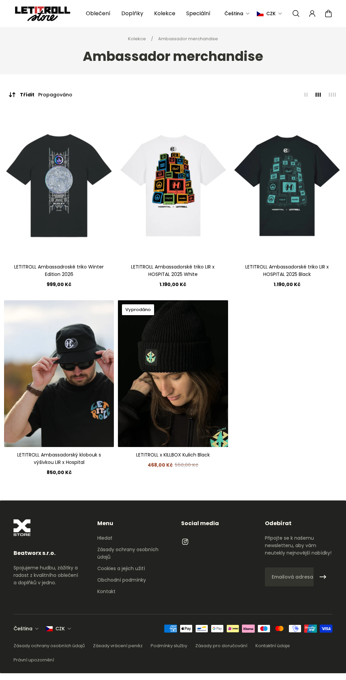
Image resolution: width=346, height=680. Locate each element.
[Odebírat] (323, 576)
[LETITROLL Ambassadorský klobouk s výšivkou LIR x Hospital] (59, 373)
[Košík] (328, 13)
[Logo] (43, 13)
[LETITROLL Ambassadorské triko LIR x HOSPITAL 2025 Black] (287, 185)
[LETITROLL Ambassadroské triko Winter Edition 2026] (59, 185)
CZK (60, 628)
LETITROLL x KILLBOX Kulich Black (173, 454)
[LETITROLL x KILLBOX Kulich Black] (173, 373)
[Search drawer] (296, 13)
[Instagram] (185, 541)
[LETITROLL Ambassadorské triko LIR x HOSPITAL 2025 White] (173, 185)
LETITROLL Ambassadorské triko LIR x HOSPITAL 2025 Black (287, 270)
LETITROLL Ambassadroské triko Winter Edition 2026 (59, 270)
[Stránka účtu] (312, 13)
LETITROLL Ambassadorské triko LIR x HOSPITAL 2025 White (173, 270)
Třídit (46, 94)
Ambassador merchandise (188, 39)
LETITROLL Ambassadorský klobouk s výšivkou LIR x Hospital (59, 458)
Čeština (23, 628)
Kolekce (137, 39)
